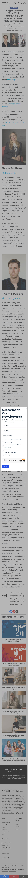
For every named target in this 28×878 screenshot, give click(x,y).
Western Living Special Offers (13, 445)
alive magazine (9, 455)
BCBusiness (8, 447)
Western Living (9, 442)
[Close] (26, 408)
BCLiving (7, 450)
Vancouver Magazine (10, 452)
